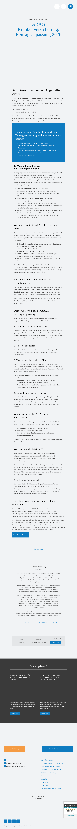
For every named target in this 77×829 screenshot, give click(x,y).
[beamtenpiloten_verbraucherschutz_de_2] (8, 770)
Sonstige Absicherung (48, 773)
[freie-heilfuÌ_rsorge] (53, 683)
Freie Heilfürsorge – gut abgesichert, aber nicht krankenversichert (50, 677)
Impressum (45, 785)
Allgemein (33, 642)
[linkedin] (18, 821)
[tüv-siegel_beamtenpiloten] (25, 770)
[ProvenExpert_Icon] (47, 802)
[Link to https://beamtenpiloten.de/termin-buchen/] (57, 6)
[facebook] (5, 821)
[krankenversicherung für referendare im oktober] (23, 683)
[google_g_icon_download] (28, 802)
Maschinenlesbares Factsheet (51, 788)
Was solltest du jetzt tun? (27, 155)
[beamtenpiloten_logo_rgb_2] (9, 5)
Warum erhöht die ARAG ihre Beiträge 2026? (33, 143)
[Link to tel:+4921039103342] (63, 6)
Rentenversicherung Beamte (51, 766)
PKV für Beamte (47, 760)
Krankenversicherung (41, 642)
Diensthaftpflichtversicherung (51, 769)
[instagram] (10, 821)
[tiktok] (14, 821)
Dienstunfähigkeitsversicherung (52, 763)
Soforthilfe (45, 776)
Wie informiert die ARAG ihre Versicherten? (33, 153)
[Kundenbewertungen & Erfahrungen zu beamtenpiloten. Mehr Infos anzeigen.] (70, 809)
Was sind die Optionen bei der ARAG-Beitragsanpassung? (38, 150)
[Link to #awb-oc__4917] (70, 6)
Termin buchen (54, 622)
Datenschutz (45, 782)
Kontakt (44, 779)
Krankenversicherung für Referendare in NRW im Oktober (20, 677)
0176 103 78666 (43, 622)
